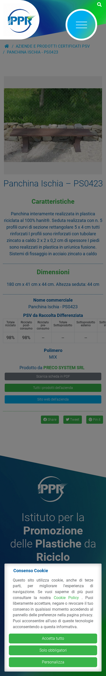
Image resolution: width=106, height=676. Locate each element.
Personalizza (53, 662)
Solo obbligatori (53, 650)
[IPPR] (19, 19)
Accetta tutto (53, 638)
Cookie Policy (68, 597)
